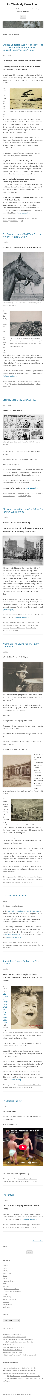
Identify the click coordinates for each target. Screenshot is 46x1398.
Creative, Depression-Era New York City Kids (22, 1368)
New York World (23, 384)
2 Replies (5, 517)
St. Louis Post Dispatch (13, 935)
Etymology (34, 218)
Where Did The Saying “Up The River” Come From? (21, 645)
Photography (37, 381)
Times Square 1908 (8, 1345)
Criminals (19, 879)
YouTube (31, 384)
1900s (20, 625)
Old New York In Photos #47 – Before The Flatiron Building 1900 (23, 510)
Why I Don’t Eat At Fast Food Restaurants (22, 1371)
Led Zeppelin (14, 945)
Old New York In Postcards (12, 1291)
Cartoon (5, 496)
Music (20, 942)
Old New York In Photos (32, 623)
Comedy (21, 1085)
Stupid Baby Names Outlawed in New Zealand (21, 962)
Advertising (38, 493)
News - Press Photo (25, 945)
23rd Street (26, 625)
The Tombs (12, 882)
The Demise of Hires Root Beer (12, 1352)
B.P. (22, 221)
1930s (32, 493)
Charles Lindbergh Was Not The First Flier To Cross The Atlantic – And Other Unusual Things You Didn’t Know (23, 47)
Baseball (5, 1265)
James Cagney (14, 1227)
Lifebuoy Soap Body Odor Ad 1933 (19, 399)
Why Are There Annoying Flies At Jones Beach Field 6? (23, 1376)
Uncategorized (7, 1304)
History (20, 218)
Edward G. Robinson (29, 879)
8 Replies (5, 652)
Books (5, 1268)
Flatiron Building (31, 628)
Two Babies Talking (12, 1100)
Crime (13, 879)
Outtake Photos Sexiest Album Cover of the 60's (18, 1342)
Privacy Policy (7, 1394)
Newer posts (38, 1241)
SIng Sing (5, 882)
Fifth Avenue (21, 628)
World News (26, 942)
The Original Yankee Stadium (12, 1334)
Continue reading (24, 213)
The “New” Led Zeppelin (14, 895)
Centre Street (7, 879)
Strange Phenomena (30, 1179)
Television (6, 1302)
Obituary (5, 1294)
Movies (26, 877)
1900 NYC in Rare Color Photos (12, 1350)
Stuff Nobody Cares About (23, 4)
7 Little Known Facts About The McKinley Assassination (20, 1355)
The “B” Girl (8, 1194)
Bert (9, 948)
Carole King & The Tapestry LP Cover (14, 1337)
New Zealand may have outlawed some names (23, 911)
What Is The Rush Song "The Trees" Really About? (18, 1339)
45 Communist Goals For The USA (13, 1347)
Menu (23, 17)
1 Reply (5, 901)
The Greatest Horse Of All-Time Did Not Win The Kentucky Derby (22, 235)
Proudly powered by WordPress (22, 1394)
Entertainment (35, 1225)
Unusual (5, 221)
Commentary (22, 381)
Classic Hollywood (9, 1281)
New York (21, 623)
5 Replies (5, 242)
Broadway (6, 628)
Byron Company (8, 610)
